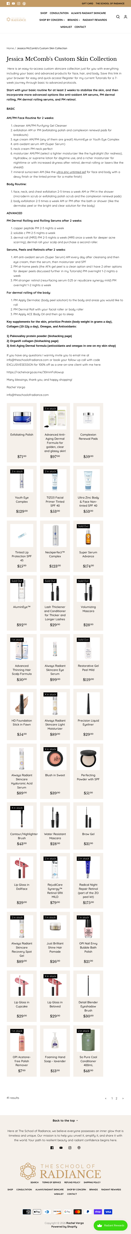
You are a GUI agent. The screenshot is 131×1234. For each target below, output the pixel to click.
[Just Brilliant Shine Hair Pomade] (55, 926)
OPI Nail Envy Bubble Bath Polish (88, 947)
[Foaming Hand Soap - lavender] (55, 1040)
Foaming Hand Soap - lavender (55, 1059)
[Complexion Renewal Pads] (88, 417)
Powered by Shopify (64, 1226)
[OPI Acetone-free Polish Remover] (21, 1040)
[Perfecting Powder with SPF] (88, 758)
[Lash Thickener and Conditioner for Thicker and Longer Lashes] (55, 590)
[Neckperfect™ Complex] (55, 535)
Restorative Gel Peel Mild (88, 668)
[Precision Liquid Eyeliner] (88, 703)
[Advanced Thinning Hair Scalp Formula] (21, 649)
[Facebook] (8, 3)
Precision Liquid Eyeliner (88, 722)
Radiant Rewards (111, 1189)
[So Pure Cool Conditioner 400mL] (88, 1040)
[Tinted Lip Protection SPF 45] (21, 535)
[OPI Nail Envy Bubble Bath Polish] (88, 926)
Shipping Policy (92, 1182)
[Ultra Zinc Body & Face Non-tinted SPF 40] (88, 480)
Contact (72, 1194)
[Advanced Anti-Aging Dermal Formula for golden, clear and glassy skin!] (55, 417)
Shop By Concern (76, 1189)
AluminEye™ (22, 607)
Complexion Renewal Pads (88, 436)
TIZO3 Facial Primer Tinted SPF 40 (55, 501)
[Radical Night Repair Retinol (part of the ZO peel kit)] (88, 867)
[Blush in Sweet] (55, 758)
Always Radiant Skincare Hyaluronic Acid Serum (21, 781)
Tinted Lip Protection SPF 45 (22, 556)
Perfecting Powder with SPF (88, 777)
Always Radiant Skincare (49, 1189)
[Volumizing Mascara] (88, 590)
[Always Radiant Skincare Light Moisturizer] (55, 703)
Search (35, 1182)
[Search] (118, 16)
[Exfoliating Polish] (21, 417)
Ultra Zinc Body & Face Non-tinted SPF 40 (88, 501)
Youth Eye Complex (22, 499)
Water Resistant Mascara (55, 836)
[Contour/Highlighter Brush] (21, 817)
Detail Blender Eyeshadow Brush (88, 1006)
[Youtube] (13, 3)
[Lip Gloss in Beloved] (55, 985)
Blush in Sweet (55, 775)
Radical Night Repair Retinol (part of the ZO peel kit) (88, 891)
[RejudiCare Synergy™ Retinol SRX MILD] (55, 867)
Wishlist (59, 1194)
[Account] (125, 16)
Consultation (24, 1189)
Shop (10, 1189)
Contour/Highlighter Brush (21, 836)
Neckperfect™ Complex (55, 554)
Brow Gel (88, 834)
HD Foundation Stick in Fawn (22, 722)
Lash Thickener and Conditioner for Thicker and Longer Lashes (55, 613)
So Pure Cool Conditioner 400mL (88, 1061)
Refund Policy (72, 1182)
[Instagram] (18, 3)
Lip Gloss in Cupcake (21, 1004)
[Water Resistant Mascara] (55, 817)
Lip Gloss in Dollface (21, 887)
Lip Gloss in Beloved (55, 1004)
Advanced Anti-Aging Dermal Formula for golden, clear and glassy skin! (55, 443)
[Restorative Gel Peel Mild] (88, 649)
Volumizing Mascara (88, 609)
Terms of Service (51, 1182)
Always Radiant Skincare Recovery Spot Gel (21, 949)
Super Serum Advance (88, 554)
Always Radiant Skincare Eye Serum (55, 670)
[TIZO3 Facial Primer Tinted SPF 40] (55, 480)
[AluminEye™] (21, 590)
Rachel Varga (75, 1223)
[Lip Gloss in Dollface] (21, 867)
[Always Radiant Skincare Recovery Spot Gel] (21, 926)
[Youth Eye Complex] (21, 480)
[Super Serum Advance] (88, 535)
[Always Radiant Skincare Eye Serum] (55, 649)
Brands (93, 1189)
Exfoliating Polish (21, 434)
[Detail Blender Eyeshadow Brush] (88, 985)
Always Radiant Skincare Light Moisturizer (55, 724)
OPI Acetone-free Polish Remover (22, 1061)
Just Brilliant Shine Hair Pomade (55, 947)
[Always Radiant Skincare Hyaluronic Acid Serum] (21, 758)
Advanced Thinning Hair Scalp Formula (22, 670)
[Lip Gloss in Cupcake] (21, 985)
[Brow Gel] (88, 817)
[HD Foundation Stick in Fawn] (21, 703)
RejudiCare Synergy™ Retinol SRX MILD (55, 891)
